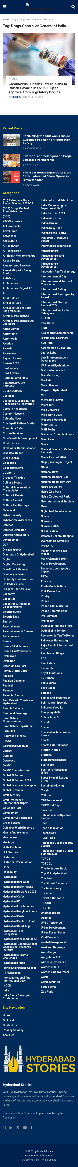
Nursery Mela (49, 531)
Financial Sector (13, 695)
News (44, 506)
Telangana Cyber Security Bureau (57, 844)
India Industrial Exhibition (57, 200)
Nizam (45, 516)
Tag (14, 19)
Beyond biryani (12, 358)
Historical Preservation (17, 862)
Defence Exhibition (14, 529)
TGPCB (45, 858)
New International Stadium (57, 501)
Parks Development (53, 563)
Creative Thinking (14, 477)
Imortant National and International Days (16, 979)
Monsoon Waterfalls (53, 419)
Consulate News (13, 467)
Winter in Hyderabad (53, 962)
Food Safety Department (18, 726)
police (45, 601)
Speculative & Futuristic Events (56, 734)
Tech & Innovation (52, 828)
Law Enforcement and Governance (54, 359)
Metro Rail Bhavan (52, 399)
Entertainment (12, 626)
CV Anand (9, 510)
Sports (45, 740)
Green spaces (11, 822)
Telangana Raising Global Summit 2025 (57, 852)
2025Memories (12, 221)
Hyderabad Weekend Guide (20, 938)
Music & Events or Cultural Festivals (57, 451)
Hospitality (9, 871)
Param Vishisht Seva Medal (54, 552)
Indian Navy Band (51, 228)
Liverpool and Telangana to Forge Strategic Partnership (47, 158)
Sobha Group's (50, 717)
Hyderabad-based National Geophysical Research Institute (20, 946)
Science (46, 692)
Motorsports (49, 424)
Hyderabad (10, 876)
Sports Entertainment (54, 745)
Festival (8, 685)
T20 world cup (50, 805)
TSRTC (45, 907)
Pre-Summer (49, 615)
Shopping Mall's (51, 712)
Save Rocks (48, 687)
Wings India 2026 (51, 957)
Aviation (8, 343)
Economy (9, 593)
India (6, 990)
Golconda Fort (12, 807)
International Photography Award (57, 296)
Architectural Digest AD (17, 288)
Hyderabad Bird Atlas (16, 881)
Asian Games (11, 328)
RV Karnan (47, 678)
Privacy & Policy (13, 1030)
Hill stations (10, 852)
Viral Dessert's (50, 937)
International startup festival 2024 (54, 304)
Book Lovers (11, 373)
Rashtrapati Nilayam (53, 653)
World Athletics (50, 981)
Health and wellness (15, 832)
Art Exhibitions (12, 303)
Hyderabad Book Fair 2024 (19, 891)
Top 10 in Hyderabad (54, 873)
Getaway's (9, 760)
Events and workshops (17, 651)
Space (45, 727)
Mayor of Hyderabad (54, 390)
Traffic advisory (51, 888)
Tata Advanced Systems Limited (56, 817)
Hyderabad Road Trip (16, 926)
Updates (46, 917)
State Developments (53, 759)
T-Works (46, 795)
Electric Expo (11, 616)
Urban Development (53, 927)
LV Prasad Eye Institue (55, 365)
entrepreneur (11, 636)
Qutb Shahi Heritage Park (57, 625)
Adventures (10, 231)
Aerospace (9, 235)
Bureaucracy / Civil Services (14, 384)
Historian (9, 857)
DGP (6, 544)
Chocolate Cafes (13, 428)
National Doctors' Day (54, 476)
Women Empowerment (55, 971)
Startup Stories (50, 749)
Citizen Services (13, 433)
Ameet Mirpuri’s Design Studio (17, 272)
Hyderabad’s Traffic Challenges (15, 956)
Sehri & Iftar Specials (54, 702)
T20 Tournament (51, 800)
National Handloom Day (56, 481)
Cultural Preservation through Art (16, 489)
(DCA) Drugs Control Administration (16, 210)
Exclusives (9, 656)
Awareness (10, 353)
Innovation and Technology (58, 271)
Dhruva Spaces (12, 549)
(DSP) (6, 216)
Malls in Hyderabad (53, 370)
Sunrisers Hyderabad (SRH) (54, 771)
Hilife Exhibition (12, 847)
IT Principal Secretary (54, 337)
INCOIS (7, 985)
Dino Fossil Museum (16, 569)
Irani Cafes (48, 323)
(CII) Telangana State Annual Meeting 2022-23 (18, 202)
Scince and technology (55, 697)
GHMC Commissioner (16, 770)
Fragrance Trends (14, 735)
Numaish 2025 (50, 526)
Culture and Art (12, 500)
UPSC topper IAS (52, 922)
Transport (47, 893)
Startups (46, 754)
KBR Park (47, 342)
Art (5, 293)
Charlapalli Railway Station (19, 423)
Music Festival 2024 (53, 457)
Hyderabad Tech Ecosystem (13, 933)
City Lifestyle (11, 443)
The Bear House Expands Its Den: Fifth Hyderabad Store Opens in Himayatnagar (47, 176)
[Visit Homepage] (39, 7)
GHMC (7, 765)
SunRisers (47, 764)
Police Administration (55, 606)
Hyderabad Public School (19, 921)
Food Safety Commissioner (12, 720)
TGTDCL (46, 863)
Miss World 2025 (51, 414)
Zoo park (47, 991)
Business (8, 395)
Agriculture (10, 240)
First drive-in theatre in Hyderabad (18, 702)
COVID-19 (9, 472)
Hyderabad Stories (43, 1151)
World (44, 976)
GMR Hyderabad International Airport (15, 801)
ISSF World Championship (57, 332)
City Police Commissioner (19, 448)
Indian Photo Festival (54, 232)
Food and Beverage (15, 713)
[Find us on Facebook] (31, 1128)
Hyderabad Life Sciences (18, 906)
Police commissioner (55, 610)
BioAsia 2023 (11, 363)
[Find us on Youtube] (25, 1128)
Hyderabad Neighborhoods (20, 911)
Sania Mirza (48, 682)
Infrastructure (49, 250)
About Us (8, 1035)
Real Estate (48, 663)
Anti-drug (9, 278)
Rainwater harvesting (54, 640)
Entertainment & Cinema (18, 631)
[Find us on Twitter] (18, 1127)
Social (45, 722)
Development (11, 539)
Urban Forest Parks (53, 932)
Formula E (9, 731)
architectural (11, 283)
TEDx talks (48, 837)
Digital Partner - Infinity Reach (39, 1155)
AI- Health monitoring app (19, 255)
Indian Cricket (49, 223)
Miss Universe (50, 409)
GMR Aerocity (11, 795)
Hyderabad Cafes (14, 896)
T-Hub (44, 790)
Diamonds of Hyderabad (18, 554)
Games (7, 750)
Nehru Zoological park (55, 496)
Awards (7, 348)
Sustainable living (52, 785)
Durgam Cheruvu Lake (17, 589)
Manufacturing (50, 375)
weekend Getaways (53, 947)
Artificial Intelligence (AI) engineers (18, 322)
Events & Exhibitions (15, 646)
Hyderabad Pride (13, 916)
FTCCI (7, 740)
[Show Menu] (4, 7)
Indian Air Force (51, 218)
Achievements (12, 226)
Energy (7, 621)
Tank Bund (47, 810)
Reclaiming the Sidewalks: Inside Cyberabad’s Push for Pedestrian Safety (46, 139)
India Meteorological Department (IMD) (54, 207)
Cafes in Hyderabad (15, 408)
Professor (47, 620)
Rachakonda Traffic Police (57, 635)
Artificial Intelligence (16, 315)
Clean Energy (11, 457)
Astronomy (10, 333)
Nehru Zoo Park (51, 491)
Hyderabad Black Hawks (18, 886)
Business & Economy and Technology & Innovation (19, 402)
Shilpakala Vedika (52, 707)
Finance (8, 690)
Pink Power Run (51, 591)
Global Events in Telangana (20, 785)
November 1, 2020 (34, 97)
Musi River (47, 439)
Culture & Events (13, 495)
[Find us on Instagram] (4, 1128)
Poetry (45, 596)
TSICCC (46, 903)
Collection (9, 462)
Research (47, 668)
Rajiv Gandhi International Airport (57, 647)
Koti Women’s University (56, 347)
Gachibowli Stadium (15, 745)
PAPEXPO (47, 545)
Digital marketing (14, 564)
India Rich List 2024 (53, 213)
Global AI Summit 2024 (17, 780)
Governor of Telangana (17, 817)
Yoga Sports (48, 986)
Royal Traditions (51, 673)
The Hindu (16, 97)
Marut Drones (49, 385)
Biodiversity (10, 368)
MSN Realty (48, 429)
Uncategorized (50, 912)
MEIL (44, 395)
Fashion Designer (14, 680)
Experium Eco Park (15, 665)
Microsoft (47, 404)
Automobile (10, 338)
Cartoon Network (13, 413)
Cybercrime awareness (17, 520)
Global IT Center (13, 790)
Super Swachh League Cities (54, 779)
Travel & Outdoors (52, 898)
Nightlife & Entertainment (57, 511)
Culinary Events (12, 482)
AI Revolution (11, 245)
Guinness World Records (18, 827)
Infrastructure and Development (52, 257)
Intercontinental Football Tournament (56, 283)
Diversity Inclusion (14, 574)
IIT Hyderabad (12, 972)
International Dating (53, 289)
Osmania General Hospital (57, 535)
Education (9, 598)
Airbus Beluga (11, 260)
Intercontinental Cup (53, 276)
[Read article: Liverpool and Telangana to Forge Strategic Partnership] (11, 160)
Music (45, 444)
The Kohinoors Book (54, 868)
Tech (44, 823)
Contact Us (10, 1025)
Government (10, 812)
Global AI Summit (13, 775)
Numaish (46, 521)
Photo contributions (54, 586)
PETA (44, 576)
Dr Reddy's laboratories (18, 579)
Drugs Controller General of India (36, 19)
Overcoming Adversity (55, 540)
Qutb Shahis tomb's (53, 630)
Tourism (46, 878)
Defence (8, 524)
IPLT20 (45, 318)
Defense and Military (16, 534)
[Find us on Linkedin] (10, 1128)
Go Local (8, 1020)
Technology (48, 832)
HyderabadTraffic (14, 962)
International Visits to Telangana (55, 312)
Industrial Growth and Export (54, 239)
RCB (43, 658)
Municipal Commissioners (57, 434)
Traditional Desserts (54, 883)
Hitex (6, 867)
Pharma (13, 79)
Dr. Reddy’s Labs (13, 584)
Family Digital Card (15, 670)
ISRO (44, 328)
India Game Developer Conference (16, 997)
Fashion (8, 675)
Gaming (8, 755)
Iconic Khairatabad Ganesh (20, 967)
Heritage (8, 842)
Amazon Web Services (17, 265)
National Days (49, 471)
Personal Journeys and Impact (55, 570)
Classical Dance (13, 453)
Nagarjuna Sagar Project (56, 462)
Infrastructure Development (49, 265)
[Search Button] (73, 7)
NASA (44, 467)
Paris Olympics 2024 (54, 558)
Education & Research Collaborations (16, 605)
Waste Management (53, 942)
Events (7, 641)
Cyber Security (12, 515)
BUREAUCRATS (12, 390)
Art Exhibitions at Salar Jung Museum (17, 309)
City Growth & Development (20, 438)
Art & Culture (11, 298)
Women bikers (50, 967)
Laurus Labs (48, 352)
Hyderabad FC (12, 901)
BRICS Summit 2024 (15, 378)
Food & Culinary (13, 708)
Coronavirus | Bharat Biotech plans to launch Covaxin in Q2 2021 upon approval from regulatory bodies (38, 88)
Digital (7, 559)
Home (6, 19)
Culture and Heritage (16, 505)
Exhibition (9, 660)
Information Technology (56, 245)
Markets (46, 380)
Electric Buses (12, 611)
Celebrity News (12, 418)
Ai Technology (12, 250)
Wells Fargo (48, 952)
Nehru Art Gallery (51, 486)
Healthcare (10, 837)
